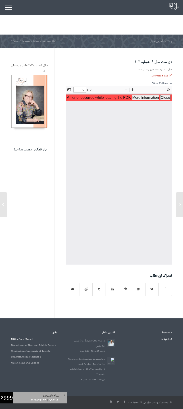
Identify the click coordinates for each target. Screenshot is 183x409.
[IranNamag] (172, 9)
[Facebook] (124, 402)
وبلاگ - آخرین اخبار (161, 41)
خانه (44, 41)
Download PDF (160, 76)
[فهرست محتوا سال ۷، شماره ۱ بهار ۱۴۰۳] (179, 204)
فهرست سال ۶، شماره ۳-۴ (153, 62)
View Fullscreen (162, 83)
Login (53, 400)
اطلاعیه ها (166, 339)
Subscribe (38, 400)
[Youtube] (111, 402)
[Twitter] (117, 402)
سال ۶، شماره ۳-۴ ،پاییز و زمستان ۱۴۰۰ (155, 70)
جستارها (36, 41)
